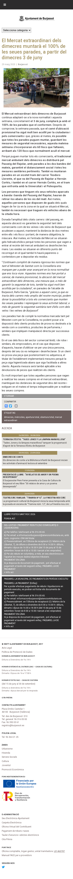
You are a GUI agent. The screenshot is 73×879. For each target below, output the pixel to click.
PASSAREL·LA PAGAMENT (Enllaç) (20, 583)
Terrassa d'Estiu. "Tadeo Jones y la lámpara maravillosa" (34, 439)
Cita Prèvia (7, 698)
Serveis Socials (9, 757)
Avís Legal (7, 648)
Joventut (6, 765)
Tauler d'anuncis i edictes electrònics (20, 835)
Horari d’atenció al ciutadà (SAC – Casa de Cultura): (27, 667)
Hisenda (6, 753)
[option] (36, 87)
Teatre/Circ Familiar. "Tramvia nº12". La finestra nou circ (34, 498)
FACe (9, 847)
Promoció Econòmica (13, 769)
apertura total (32, 417)
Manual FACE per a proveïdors (17, 855)
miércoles (20, 417)
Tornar (9, 396)
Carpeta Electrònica (11, 822)
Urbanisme (7, 749)
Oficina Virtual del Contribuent (16, 826)
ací (11, 572)
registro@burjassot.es (13, 725)
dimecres (8, 417)
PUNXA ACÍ (9, 518)
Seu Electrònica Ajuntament (15, 818)
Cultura (5, 761)
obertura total (47, 417)
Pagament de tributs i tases (15, 831)
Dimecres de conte (13, 457)
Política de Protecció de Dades (17, 652)
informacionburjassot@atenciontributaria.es (41, 535)
